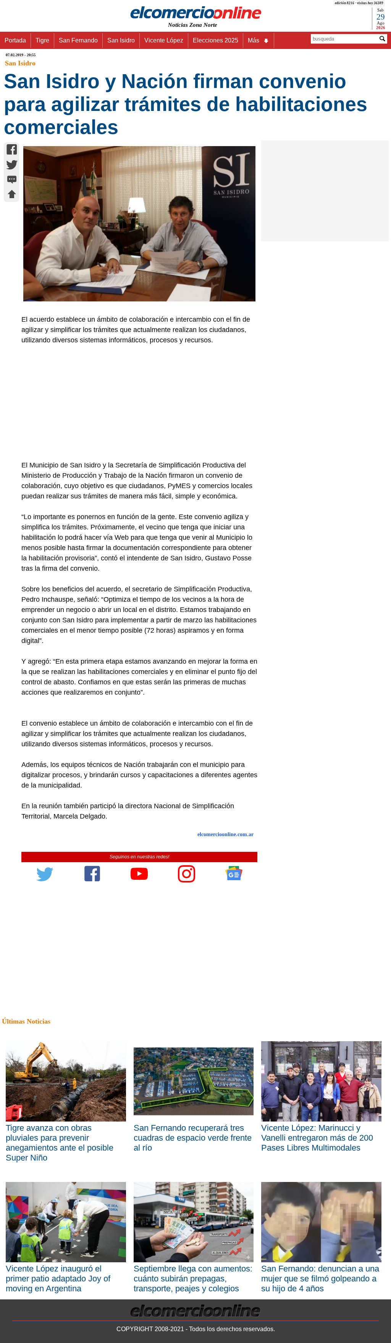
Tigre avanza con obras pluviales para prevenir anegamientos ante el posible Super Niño (59, 1142)
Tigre (42, 40)
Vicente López (163, 40)
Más (253, 40)
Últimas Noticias (26, 1021)
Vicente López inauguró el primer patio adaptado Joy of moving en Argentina (58, 1278)
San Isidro (121, 40)
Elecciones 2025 (215, 40)
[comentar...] (12, 180)
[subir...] (12, 195)
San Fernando (78, 40)
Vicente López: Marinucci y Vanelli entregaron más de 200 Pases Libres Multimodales (317, 1138)
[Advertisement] (135, 402)
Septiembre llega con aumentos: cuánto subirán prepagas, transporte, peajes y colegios (193, 1278)
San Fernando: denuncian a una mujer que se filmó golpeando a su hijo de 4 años (320, 1278)
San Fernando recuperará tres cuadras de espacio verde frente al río (193, 1138)
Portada (15, 40)
